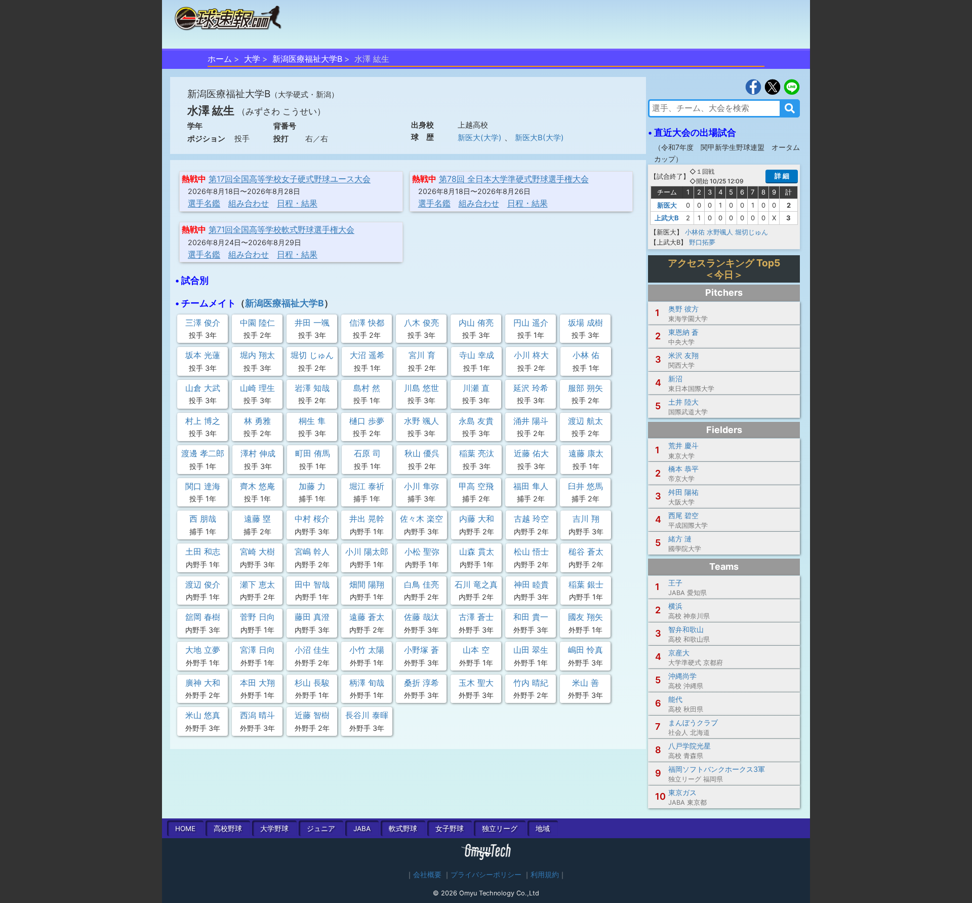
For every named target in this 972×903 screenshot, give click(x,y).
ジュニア (321, 829)
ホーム (220, 59)
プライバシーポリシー (486, 875)
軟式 (403, 829)
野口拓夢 (702, 242)
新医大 (667, 205)
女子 (449, 829)
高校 (228, 829)
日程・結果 (297, 203)
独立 (499, 829)
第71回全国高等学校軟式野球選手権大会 (281, 229)
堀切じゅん (751, 232)
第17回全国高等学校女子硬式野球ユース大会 (290, 179)
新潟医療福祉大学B (307, 59)
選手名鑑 (204, 203)
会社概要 (427, 875)
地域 (543, 829)
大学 (252, 59)
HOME (185, 829)
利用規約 (545, 875)
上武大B (667, 218)
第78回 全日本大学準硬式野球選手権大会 (514, 179)
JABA (362, 829)
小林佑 (695, 232)
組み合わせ (248, 203)
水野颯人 (720, 232)
